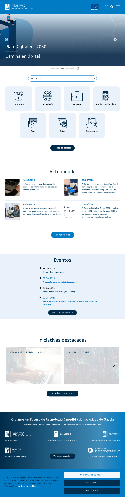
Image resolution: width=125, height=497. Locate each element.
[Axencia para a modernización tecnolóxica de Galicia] (19, 7)
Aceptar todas (91, 491)
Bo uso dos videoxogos (53, 272)
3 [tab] (62, 69)
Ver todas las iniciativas (62, 393)
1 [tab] (53, 69)
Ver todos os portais (62, 456)
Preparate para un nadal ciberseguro (60, 282)
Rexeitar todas (91, 483)
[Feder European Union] (94, 7)
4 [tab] (67, 69)
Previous (6, 39)
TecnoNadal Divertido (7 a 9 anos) (59, 292)
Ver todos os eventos (62, 312)
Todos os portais (62, 148)
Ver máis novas (62, 235)
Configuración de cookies (91, 475)
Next (115, 39)
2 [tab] (57, 69)
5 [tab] (72, 69)
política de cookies (27, 486)
